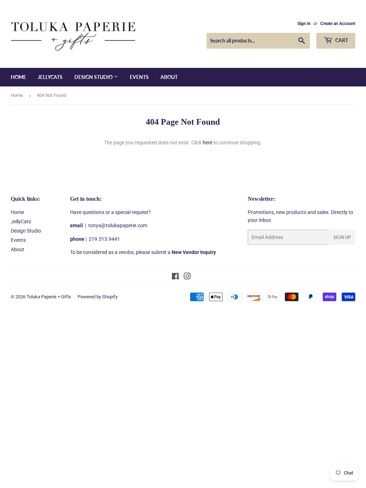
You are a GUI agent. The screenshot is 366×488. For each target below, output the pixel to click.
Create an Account (337, 23)
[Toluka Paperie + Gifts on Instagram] (187, 277)
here (207, 142)
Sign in (304, 23)
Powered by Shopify (98, 296)
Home (18, 77)
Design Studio (94, 77)
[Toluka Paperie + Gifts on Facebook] (175, 277)
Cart (341, 40)
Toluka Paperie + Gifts (48, 296)
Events (139, 77)
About (169, 77)
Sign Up (342, 237)
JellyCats (50, 77)
